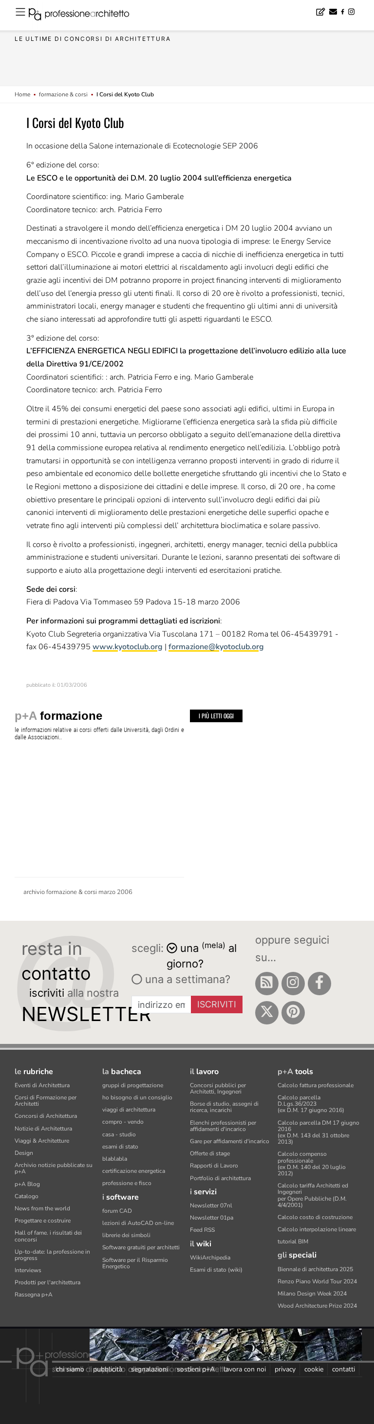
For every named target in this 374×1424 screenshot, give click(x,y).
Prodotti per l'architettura (47, 1282)
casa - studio (119, 1134)
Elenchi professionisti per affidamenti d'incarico (223, 1126)
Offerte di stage (210, 1153)
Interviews (28, 1270)
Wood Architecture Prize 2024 (317, 1306)
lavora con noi (245, 1369)
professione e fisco (126, 1183)
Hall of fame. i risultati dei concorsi (48, 1236)
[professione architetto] (84, 15)
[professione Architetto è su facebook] (319, 983)
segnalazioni (149, 1369)
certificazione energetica (133, 1171)
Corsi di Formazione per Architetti (45, 1101)
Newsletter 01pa (211, 1218)
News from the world (42, 1208)
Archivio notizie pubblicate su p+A (54, 1168)
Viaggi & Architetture (42, 1141)
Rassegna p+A (34, 1294)
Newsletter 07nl (211, 1205)
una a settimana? (186, 979)
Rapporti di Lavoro (214, 1165)
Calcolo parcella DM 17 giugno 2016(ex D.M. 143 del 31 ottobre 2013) (318, 1132)
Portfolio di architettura (220, 1178)
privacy (285, 1369)
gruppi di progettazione (132, 1085)
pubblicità (107, 1369)
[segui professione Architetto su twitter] (267, 1012)
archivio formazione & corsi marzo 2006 (77, 892)
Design (24, 1153)
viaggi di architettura (128, 1110)
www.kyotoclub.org (128, 646)
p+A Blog (27, 1184)
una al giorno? (202, 955)
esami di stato (120, 1146)
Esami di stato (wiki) (216, 1270)
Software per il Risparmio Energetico (135, 1263)
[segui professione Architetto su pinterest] (293, 1012)
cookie (313, 1369)
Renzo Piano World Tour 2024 (317, 1281)
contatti (343, 1369)
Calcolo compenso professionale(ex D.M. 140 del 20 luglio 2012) (312, 1163)
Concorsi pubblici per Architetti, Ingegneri (218, 1088)
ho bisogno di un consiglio (137, 1097)
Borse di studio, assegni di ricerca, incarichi (224, 1107)
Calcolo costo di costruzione (315, 1217)
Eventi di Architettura (42, 1085)
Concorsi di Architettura (46, 1116)
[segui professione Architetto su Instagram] (293, 983)
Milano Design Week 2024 (312, 1293)
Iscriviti (216, 1004)
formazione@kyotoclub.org (216, 646)
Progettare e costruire (43, 1220)
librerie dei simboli (126, 1235)
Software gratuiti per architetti (141, 1247)
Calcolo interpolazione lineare (317, 1229)
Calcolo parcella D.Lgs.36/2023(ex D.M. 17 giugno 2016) (311, 1104)
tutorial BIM (293, 1241)
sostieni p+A (196, 1369)
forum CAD (117, 1211)
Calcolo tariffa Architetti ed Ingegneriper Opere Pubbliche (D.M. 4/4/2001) (313, 1195)
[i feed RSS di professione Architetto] (267, 983)
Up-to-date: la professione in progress (52, 1255)
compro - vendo (123, 1122)
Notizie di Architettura (43, 1128)
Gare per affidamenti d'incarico (229, 1141)
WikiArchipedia (210, 1257)
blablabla (114, 1159)
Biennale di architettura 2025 (315, 1269)
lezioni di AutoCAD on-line (138, 1223)
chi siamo (70, 1369)
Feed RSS (202, 1230)
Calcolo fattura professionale (316, 1085)
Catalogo (26, 1196)
